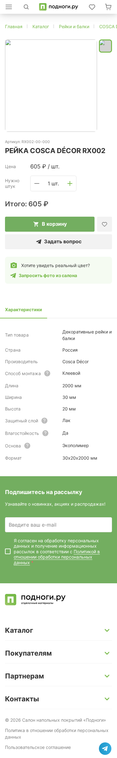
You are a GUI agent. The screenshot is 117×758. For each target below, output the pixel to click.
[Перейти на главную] (58, 7)
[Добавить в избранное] (104, 224)
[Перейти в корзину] (108, 7)
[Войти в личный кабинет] (92, 7)
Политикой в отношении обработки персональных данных (57, 557)
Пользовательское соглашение (38, 747)
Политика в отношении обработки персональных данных (57, 734)
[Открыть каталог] (9, 7)
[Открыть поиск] (26, 7)
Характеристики (23, 309)
